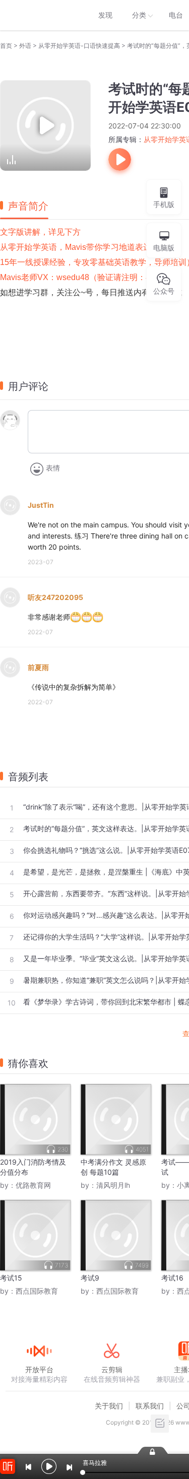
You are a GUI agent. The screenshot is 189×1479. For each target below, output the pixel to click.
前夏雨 (38, 667)
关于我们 (109, 1405)
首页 (6, 45)
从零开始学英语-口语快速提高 (79, 45)
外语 (25, 45)
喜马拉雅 (39, 15)
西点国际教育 (37, 1291)
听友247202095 (55, 597)
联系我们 (150, 1405)
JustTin (41, 505)
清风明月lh (113, 1185)
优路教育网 (33, 1185)
